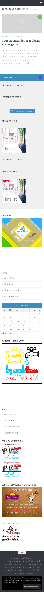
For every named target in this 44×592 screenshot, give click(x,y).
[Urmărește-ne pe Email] (40, 77)
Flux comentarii (11, 290)
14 (18, 321)
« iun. (4, 333)
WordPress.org (11, 296)
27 (11, 329)
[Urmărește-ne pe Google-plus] (36, 77)
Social (5, 36)
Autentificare (10, 278)
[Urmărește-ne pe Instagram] (29, 77)
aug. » (11, 333)
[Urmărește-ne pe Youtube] (32, 77)
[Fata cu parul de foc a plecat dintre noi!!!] (22, 23)
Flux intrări (9, 284)
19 (4, 325)
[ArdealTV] (22, 246)
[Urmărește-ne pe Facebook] (25, 77)
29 (24, 329)
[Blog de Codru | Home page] (13, 3)
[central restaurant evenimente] (22, 516)
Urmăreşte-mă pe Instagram (23, 111)
